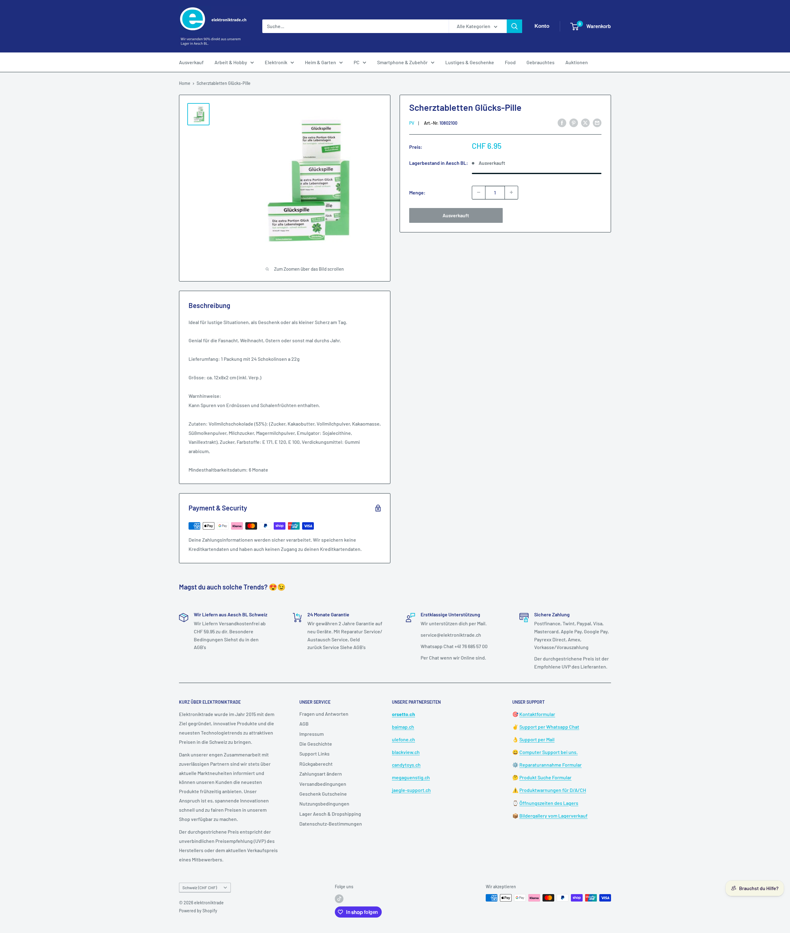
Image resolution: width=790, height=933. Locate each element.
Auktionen (576, 62)
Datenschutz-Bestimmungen (330, 824)
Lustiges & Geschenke (469, 62)
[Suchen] (514, 26)
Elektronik (276, 62)
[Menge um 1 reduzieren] (478, 192)
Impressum (311, 734)
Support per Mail (537, 739)
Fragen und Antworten (323, 714)
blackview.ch (406, 752)
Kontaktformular (537, 714)
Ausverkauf (191, 62)
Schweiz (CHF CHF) (199, 887)
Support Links (314, 753)
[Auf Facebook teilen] (562, 122)
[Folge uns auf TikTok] (339, 898)
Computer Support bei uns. (548, 752)
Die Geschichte (315, 744)
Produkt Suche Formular (545, 777)
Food (510, 62)
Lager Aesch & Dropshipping (330, 814)
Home (184, 83)
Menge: (417, 192)
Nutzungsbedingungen (324, 803)
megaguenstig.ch (411, 777)
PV (411, 122)
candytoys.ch (406, 765)
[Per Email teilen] (597, 122)
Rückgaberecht (316, 764)
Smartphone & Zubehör (402, 62)
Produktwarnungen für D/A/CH (552, 790)
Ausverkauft (456, 215)
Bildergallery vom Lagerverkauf (553, 815)
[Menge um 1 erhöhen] (511, 192)
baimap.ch (403, 727)
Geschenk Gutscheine (323, 794)
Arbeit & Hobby (230, 62)
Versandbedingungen (322, 784)
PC (357, 62)
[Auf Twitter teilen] (585, 122)
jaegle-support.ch (411, 790)
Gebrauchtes (540, 62)
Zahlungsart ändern (320, 774)
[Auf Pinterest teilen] (573, 122)
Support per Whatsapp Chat (549, 727)
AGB (304, 724)
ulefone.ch (403, 739)
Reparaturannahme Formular (550, 765)
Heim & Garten (320, 62)
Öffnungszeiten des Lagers (548, 803)
